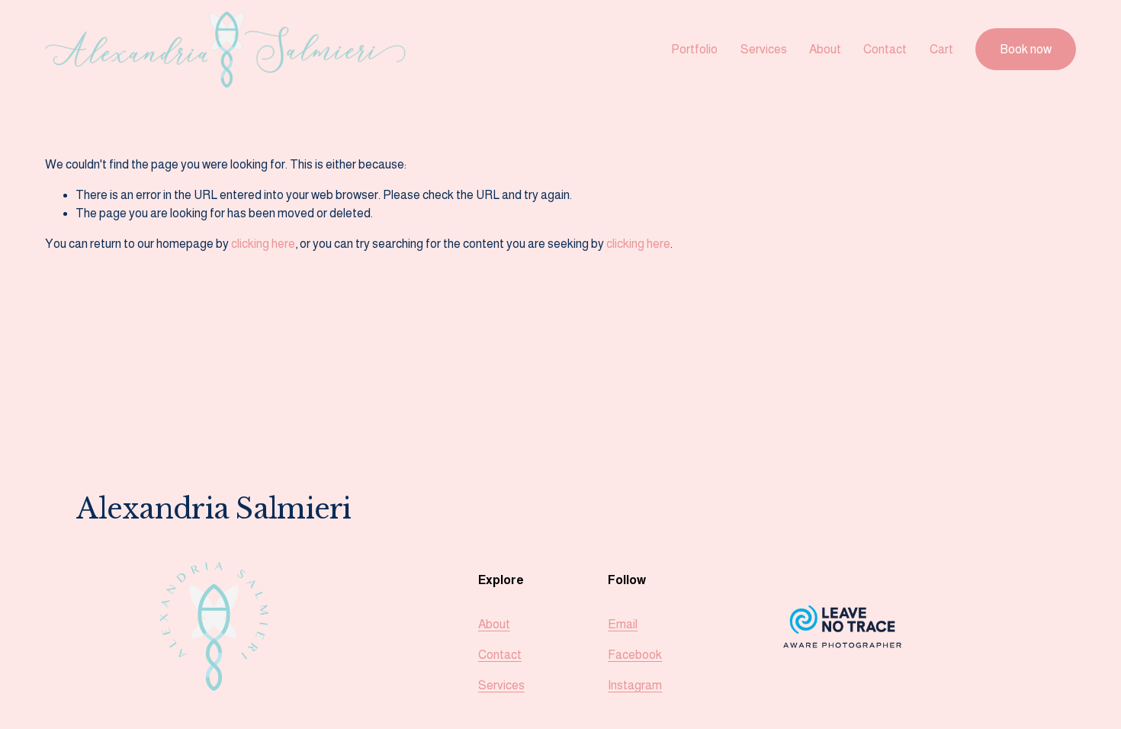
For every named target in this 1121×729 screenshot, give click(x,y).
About (825, 49)
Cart (941, 49)
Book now (1026, 49)
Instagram (635, 685)
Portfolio (694, 49)
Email (623, 624)
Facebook (635, 654)
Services (763, 49)
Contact (885, 49)
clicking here (263, 243)
